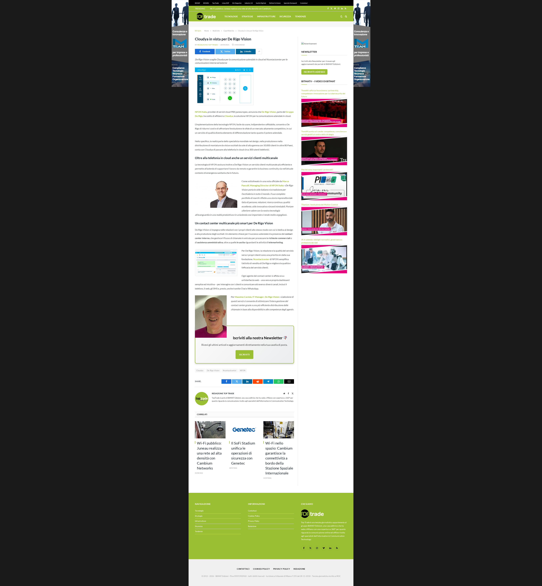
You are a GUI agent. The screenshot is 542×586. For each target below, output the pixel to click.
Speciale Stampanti (290, 3)
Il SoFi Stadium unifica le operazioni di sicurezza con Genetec (243, 453)
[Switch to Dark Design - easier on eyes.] (341, 16)
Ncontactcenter (229, 370)
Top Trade (215, 3)
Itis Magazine (237, 3)
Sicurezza (285, 16)
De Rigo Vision (213, 370)
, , (257, 296)
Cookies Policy (254, 516)
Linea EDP (225, 3)
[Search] (345, 16)
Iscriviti (244, 354)
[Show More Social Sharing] (259, 51)
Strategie (247, 16)
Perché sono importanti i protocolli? (317, 169)
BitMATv (206, 3)
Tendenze (300, 16)
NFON (242, 370)
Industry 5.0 (249, 3)
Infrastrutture (266, 16)
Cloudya (199, 370)
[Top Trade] (206, 16)
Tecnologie (231, 16)
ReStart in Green (275, 3)
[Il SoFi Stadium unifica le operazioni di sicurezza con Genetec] (244, 429)
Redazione (252, 526)
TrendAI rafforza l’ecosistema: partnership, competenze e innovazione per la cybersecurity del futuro (323, 93)
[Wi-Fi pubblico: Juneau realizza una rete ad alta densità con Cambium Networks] (210, 429)
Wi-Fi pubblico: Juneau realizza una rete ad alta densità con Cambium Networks (242, 8)
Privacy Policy (253, 521)
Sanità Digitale (261, 3)
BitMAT (197, 3)
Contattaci (304, 3)
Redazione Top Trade (207, 45)
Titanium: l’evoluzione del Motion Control (319, 204)
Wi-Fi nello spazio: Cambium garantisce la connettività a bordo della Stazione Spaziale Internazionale (279, 458)
